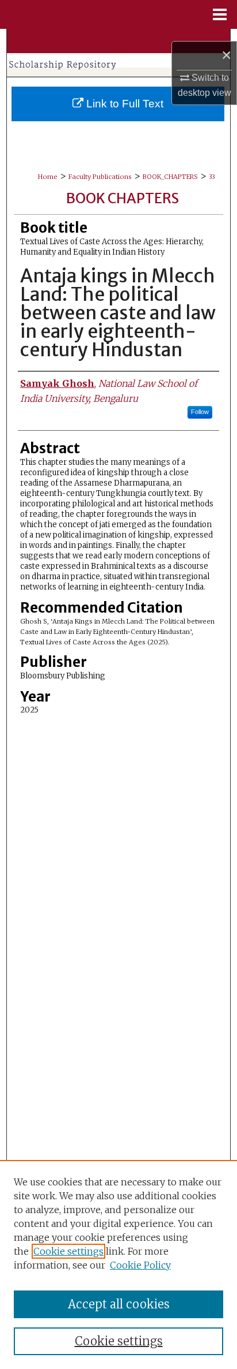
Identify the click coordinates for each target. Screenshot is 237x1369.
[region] (118, 1264)
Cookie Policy (140, 1265)
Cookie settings (68, 1251)
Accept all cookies (119, 1304)
